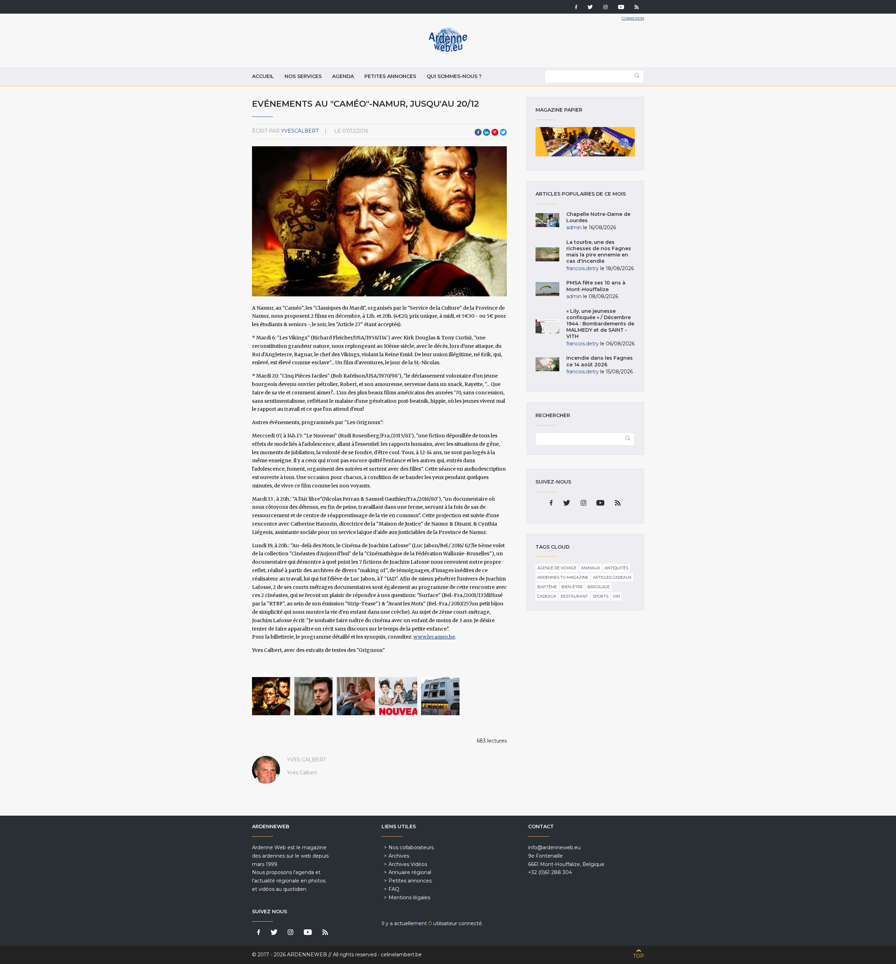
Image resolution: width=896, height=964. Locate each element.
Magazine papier (585, 141)
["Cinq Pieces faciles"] (356, 696)
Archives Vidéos (407, 864)
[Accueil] (448, 52)
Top (638, 956)
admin (574, 227)
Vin (616, 596)
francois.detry (582, 268)
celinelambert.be (401, 954)
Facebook (478, 132)
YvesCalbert (299, 131)
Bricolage (598, 586)
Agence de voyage (556, 567)
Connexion (633, 18)
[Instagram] (605, 7)
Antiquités (616, 567)
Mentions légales (409, 897)
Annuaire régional (409, 872)
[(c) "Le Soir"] (440, 696)
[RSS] (636, 7)
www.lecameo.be (434, 637)
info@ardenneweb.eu (554, 847)
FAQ (393, 889)
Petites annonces (390, 76)
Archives (398, 856)
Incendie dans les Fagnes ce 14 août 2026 (599, 361)
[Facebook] (576, 7)
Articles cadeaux (612, 577)
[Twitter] (590, 7)
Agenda (343, 76)
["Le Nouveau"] (398, 696)
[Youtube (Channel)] (621, 7)
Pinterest (494, 132)
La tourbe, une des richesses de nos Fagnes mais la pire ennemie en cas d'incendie (598, 252)
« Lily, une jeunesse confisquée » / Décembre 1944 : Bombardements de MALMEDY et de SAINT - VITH (600, 324)
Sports (600, 596)
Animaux (590, 567)
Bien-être (572, 586)
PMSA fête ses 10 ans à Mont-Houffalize (595, 286)
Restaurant (574, 596)
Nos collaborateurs (411, 847)
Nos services (303, 76)
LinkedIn (486, 132)
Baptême (547, 586)
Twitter (503, 132)
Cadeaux (546, 596)
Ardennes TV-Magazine (562, 577)
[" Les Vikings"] (271, 696)
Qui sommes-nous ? (454, 76)
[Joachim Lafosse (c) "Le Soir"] (313, 696)
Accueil (263, 76)
